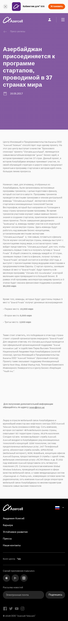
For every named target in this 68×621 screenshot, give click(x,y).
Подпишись (55, 594)
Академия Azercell (13, 518)
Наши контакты (12, 545)
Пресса (7, 538)
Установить (57, 6)
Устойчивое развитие (15, 532)
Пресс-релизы (17, 31)
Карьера (8, 525)
